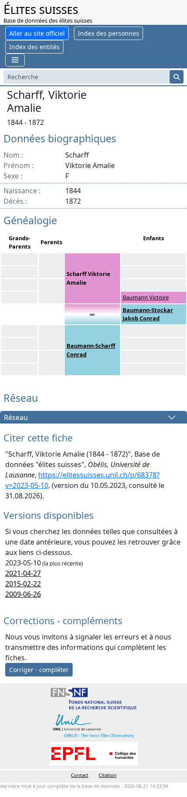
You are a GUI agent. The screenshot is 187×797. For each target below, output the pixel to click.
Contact (79, 775)
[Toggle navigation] (15, 60)
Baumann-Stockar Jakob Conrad (148, 314)
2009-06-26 (23, 594)
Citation (108, 775)
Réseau (16, 417)
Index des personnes (108, 33)
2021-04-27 (23, 573)
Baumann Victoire (146, 297)
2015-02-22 (23, 584)
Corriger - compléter (39, 670)
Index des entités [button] (34, 47)
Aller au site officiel (37, 33)
